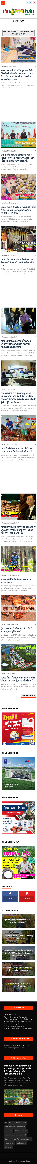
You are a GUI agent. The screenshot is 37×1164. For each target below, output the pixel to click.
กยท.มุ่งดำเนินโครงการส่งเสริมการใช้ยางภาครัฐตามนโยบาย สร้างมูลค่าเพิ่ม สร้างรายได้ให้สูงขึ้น (18, 529)
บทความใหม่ (21, 1127)
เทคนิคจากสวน (21, 1143)
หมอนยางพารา (9, 1143)
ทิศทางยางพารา (10, 1127)
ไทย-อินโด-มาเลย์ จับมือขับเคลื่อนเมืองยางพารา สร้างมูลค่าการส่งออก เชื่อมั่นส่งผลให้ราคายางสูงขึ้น (17, 157)
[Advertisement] (18, 105)
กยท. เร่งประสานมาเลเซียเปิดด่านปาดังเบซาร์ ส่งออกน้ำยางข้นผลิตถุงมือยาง (18, 262)
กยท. (10, 1122)
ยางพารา (15, 1135)
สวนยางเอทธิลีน (26, 1139)
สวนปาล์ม (15, 1139)
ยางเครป (23, 1135)
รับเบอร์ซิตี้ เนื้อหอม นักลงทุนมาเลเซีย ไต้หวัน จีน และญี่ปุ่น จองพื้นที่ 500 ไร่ (18, 679)
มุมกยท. (7, 1135)
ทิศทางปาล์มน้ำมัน (20, 1122)
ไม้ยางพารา (8, 1147)
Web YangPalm (24, 1161)
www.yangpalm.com (17, 1026)
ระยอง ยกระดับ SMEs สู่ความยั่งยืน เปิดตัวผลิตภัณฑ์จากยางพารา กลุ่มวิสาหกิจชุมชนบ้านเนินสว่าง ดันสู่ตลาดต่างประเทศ (17, 75)
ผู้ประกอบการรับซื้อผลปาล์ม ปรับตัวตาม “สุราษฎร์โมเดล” (17, 630)
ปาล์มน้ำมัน (8, 1131)
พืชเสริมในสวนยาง (21, 1131)
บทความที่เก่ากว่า (27, 695)
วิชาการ (7, 1139)
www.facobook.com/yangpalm (22, 1028)
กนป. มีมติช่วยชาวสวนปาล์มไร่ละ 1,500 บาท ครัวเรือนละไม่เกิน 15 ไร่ (17, 450)
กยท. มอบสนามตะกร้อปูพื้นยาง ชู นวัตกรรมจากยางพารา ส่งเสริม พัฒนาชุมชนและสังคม (16, 343)
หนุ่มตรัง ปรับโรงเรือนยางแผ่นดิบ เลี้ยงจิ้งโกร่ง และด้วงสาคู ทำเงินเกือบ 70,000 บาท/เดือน (18, 210)
